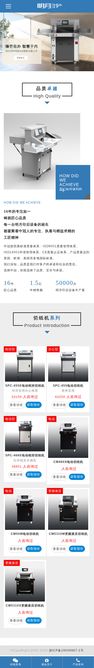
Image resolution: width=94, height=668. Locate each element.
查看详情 (16, 405)
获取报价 (33, 404)
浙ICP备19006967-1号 (66, 650)
